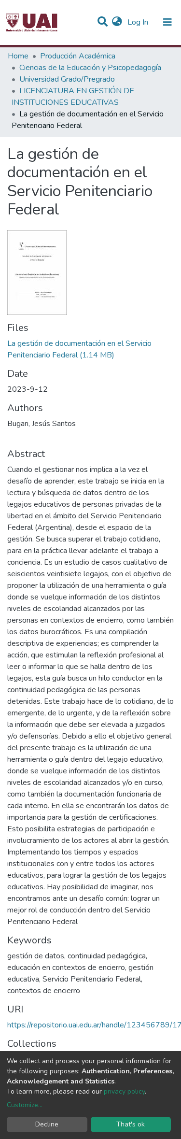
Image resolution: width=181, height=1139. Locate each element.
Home (18, 56)
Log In (138, 22)
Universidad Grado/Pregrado (67, 79)
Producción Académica (77, 56)
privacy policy (124, 1091)
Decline (46, 1124)
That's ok (130, 1124)
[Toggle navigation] (167, 22)
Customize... (24, 1105)
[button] (117, 22)
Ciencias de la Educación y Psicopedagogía (90, 67)
